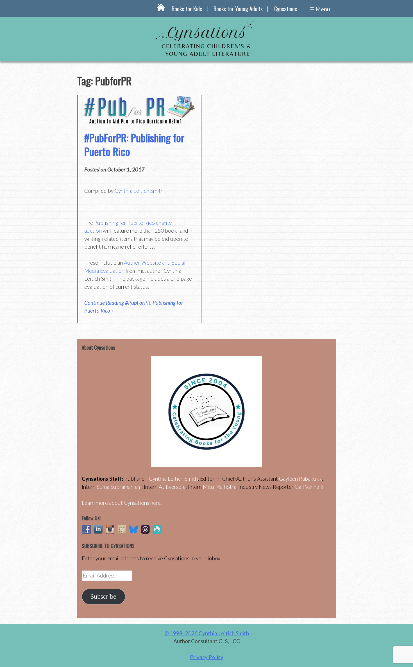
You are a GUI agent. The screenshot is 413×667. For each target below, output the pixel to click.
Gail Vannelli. (309, 486)
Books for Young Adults (238, 8)
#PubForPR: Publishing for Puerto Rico (134, 144)
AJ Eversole (172, 486)
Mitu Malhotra (219, 486)
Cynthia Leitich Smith (139, 190)
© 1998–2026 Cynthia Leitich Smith (206, 633)
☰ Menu (319, 9)
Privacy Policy (206, 657)
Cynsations (285, 8)
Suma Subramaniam (119, 486)
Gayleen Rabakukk (300, 478)
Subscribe (103, 596)
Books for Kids (187, 8)
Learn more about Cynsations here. (122, 502)
